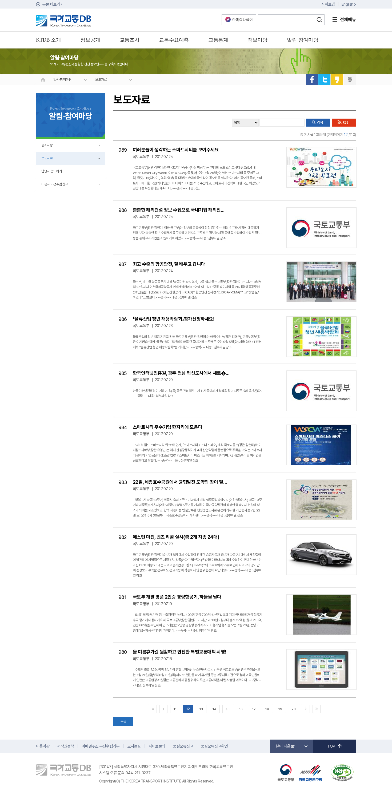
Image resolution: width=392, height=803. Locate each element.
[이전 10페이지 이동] (163, 709)
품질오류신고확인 (214, 746)
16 (241, 709)
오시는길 (134, 746)
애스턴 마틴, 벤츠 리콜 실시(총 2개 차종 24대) (176, 537)
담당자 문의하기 (51, 171)
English (347, 4)
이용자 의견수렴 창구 (54, 184)
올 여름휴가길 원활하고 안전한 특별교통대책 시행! (179, 652)
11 (175, 709)
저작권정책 (65, 746)
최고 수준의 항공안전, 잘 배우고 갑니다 (169, 264)
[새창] (312, 79)
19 (280, 709)
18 (267, 709)
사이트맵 (328, 4)
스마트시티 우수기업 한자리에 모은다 (167, 427)
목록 (123, 722)
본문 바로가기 (52, 4)
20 (293, 709)
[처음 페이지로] (153, 709)
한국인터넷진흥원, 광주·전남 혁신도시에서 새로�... (181, 373)
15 (227, 709)
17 (254, 709)
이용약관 (42, 746)
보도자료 (101, 80)
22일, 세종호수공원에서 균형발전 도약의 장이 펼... (180, 482)
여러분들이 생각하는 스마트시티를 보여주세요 (176, 149)
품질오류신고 (183, 746)
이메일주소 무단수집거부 (100, 746)
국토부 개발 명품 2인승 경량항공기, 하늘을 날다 (177, 597)
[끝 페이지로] (317, 709)
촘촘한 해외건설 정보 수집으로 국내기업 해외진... (179, 210)
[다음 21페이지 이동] (306, 709)
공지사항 (47, 145)
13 (201, 709)
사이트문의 (157, 746)
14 (214, 709)
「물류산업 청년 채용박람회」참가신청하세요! (174, 319)
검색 (319, 20)
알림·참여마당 (62, 80)
